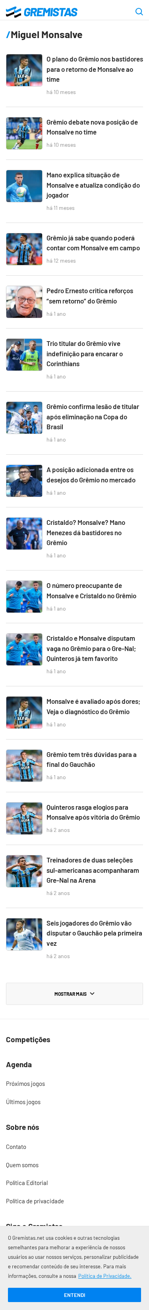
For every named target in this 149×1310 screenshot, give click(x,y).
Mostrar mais (70, 994)
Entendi (74, 1295)
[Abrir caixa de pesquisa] (139, 12)
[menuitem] (74, 1084)
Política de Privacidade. (105, 1276)
